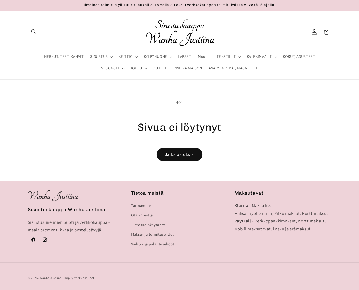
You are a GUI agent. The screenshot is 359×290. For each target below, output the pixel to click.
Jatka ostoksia (179, 154)
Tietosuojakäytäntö (148, 224)
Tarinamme (141, 205)
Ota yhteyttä (142, 215)
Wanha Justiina (50, 278)
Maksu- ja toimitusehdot (152, 234)
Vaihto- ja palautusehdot (153, 243)
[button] (34, 32)
